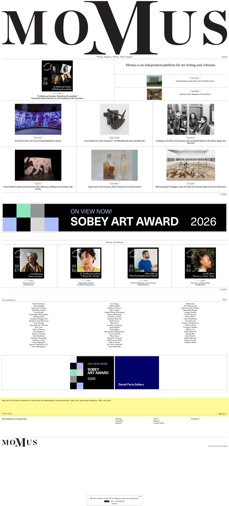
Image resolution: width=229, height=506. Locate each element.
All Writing (223, 194)
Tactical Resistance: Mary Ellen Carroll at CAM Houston (195, 81)
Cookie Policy (114, 503)
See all (224, 299)
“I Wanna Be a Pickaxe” (86, 283)
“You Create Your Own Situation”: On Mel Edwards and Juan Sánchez (114, 141)
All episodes (223, 289)
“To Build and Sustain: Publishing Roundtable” (57, 96)
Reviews (191, 77)
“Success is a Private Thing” (200, 283)
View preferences (120, 501)
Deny (112, 501)
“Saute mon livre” (29, 283)
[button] (140, 496)
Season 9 (54, 93)
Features (34, 136)
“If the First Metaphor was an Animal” (143, 283)
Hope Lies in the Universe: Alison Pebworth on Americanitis (114, 187)
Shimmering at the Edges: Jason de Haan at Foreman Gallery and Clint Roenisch (190, 187)
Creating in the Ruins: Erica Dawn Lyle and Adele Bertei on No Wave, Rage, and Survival (191, 142)
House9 (225, 446)
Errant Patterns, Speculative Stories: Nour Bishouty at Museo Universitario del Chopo (38, 188)
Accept (106, 501)
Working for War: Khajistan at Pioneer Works (195, 94)
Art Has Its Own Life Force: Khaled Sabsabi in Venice (38, 141)
